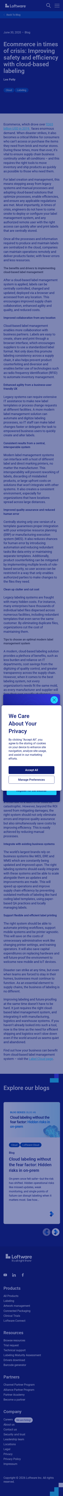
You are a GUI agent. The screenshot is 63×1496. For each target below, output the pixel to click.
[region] (31, 748)
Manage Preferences (31, 779)
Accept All (31, 770)
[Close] (54, 700)
